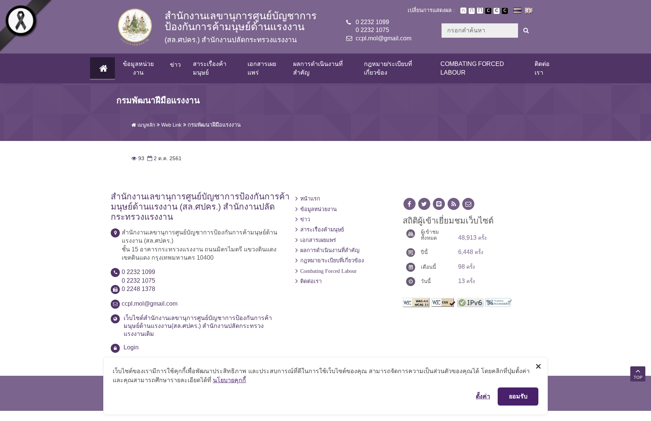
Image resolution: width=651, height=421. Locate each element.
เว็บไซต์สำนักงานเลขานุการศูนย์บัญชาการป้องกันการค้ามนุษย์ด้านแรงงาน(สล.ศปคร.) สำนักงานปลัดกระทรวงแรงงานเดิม (198, 326)
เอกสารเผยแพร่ (262, 68)
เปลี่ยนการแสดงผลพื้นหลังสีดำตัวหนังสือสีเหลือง (505, 11)
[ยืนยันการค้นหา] (526, 30)
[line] (439, 204)
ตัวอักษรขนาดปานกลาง (472, 11)
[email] (468, 204)
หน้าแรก (310, 199)
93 (137, 158)
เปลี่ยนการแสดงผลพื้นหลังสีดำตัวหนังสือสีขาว (488, 11)
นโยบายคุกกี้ (229, 380)
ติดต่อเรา (542, 68)
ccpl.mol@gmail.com (383, 38)
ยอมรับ (518, 396)
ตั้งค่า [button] (483, 396)
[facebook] (409, 204)
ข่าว (175, 64)
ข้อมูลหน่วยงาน (138, 68)
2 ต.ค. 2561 (164, 158)
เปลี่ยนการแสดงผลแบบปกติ (497, 11)
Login (131, 347)
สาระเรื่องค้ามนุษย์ (209, 68)
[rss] (454, 204)
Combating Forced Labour (472, 68)
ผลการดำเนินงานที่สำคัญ (318, 68)
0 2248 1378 (138, 289)
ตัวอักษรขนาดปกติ (463, 11)
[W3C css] (443, 302)
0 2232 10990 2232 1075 (372, 26)
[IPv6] (470, 302)
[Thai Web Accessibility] (498, 302)
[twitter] (424, 204)
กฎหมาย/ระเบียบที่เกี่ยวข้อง (388, 68)
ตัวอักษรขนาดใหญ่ (480, 11)
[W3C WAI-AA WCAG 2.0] (416, 302)
